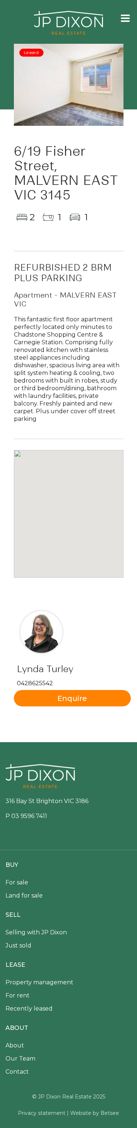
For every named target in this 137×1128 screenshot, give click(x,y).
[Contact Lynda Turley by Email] (72, 698)
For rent (17, 995)
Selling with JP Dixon (36, 932)
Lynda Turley (45, 669)
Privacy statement (41, 1113)
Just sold (18, 945)
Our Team (20, 1058)
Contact (17, 1071)
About (14, 1045)
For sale (16, 882)
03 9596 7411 (29, 816)
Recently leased (29, 1008)
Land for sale (24, 895)
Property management (39, 982)
